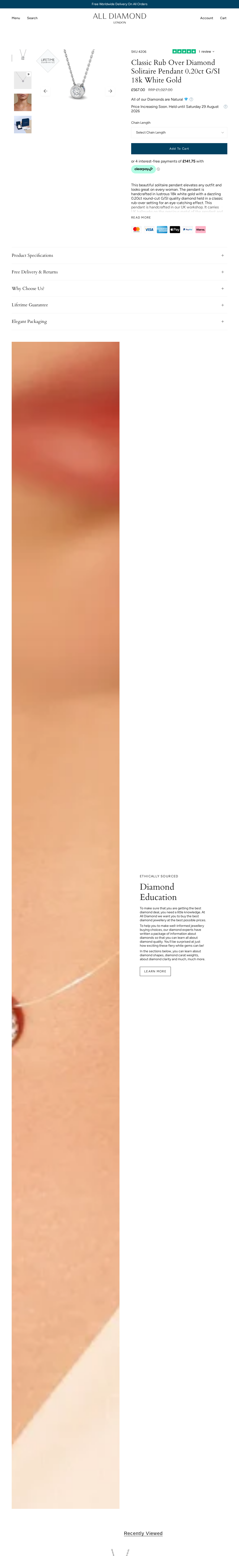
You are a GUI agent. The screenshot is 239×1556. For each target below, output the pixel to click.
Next (110, 91)
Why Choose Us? (28, 289)
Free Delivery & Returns (35, 272)
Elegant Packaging (29, 321)
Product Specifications (32, 255)
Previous (45, 91)
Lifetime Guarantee (30, 305)
